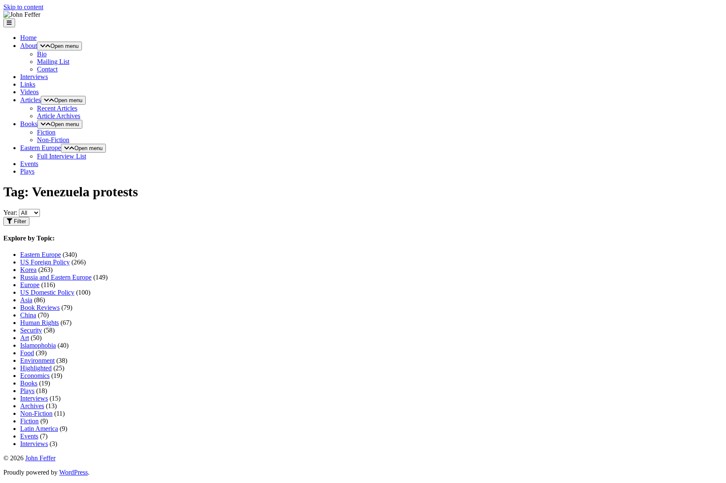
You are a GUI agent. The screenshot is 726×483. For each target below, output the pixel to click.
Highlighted (36, 368)
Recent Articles (57, 108)
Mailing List (53, 61)
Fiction (46, 132)
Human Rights (39, 322)
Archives (32, 405)
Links (27, 84)
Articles (30, 99)
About (28, 45)
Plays (27, 171)
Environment (37, 360)
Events (29, 163)
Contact (47, 69)
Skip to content (23, 7)
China (28, 315)
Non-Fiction (53, 139)
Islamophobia (38, 345)
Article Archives (58, 115)
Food (27, 352)
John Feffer (40, 458)
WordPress (73, 472)
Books (28, 123)
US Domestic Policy (47, 292)
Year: (10, 212)
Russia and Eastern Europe (56, 277)
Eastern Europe (40, 147)
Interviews (34, 76)
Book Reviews (40, 307)
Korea (28, 269)
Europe (29, 284)
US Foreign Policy (45, 262)
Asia (26, 300)
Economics (35, 375)
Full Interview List (61, 156)
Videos (29, 91)
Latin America (39, 428)
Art (24, 337)
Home (28, 37)
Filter (19, 221)
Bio (42, 54)
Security (31, 330)
